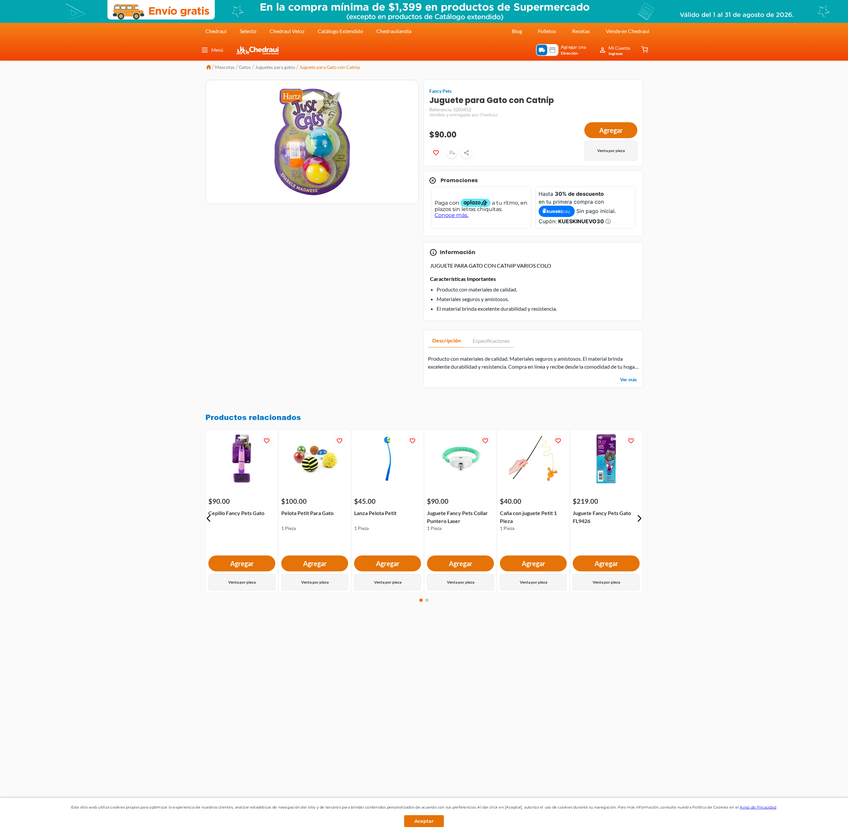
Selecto (248, 31)
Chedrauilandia (393, 31)
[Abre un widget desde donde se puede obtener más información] (821, 827)
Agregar (611, 130)
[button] (208, 518)
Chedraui (216, 31)
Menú (217, 50)
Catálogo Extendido (340, 31)
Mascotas (225, 67)
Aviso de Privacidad (758, 807)
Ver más (628, 379)
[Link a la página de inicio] (208, 68)
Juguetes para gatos (275, 67)
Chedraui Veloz (287, 31)
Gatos (245, 67)
